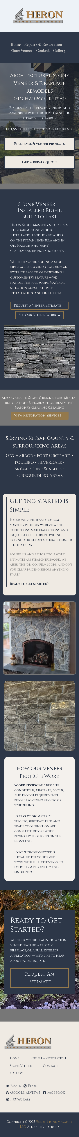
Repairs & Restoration (43, 44)
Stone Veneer (22, 50)
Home (16, 44)
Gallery (59, 50)
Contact (42, 50)
